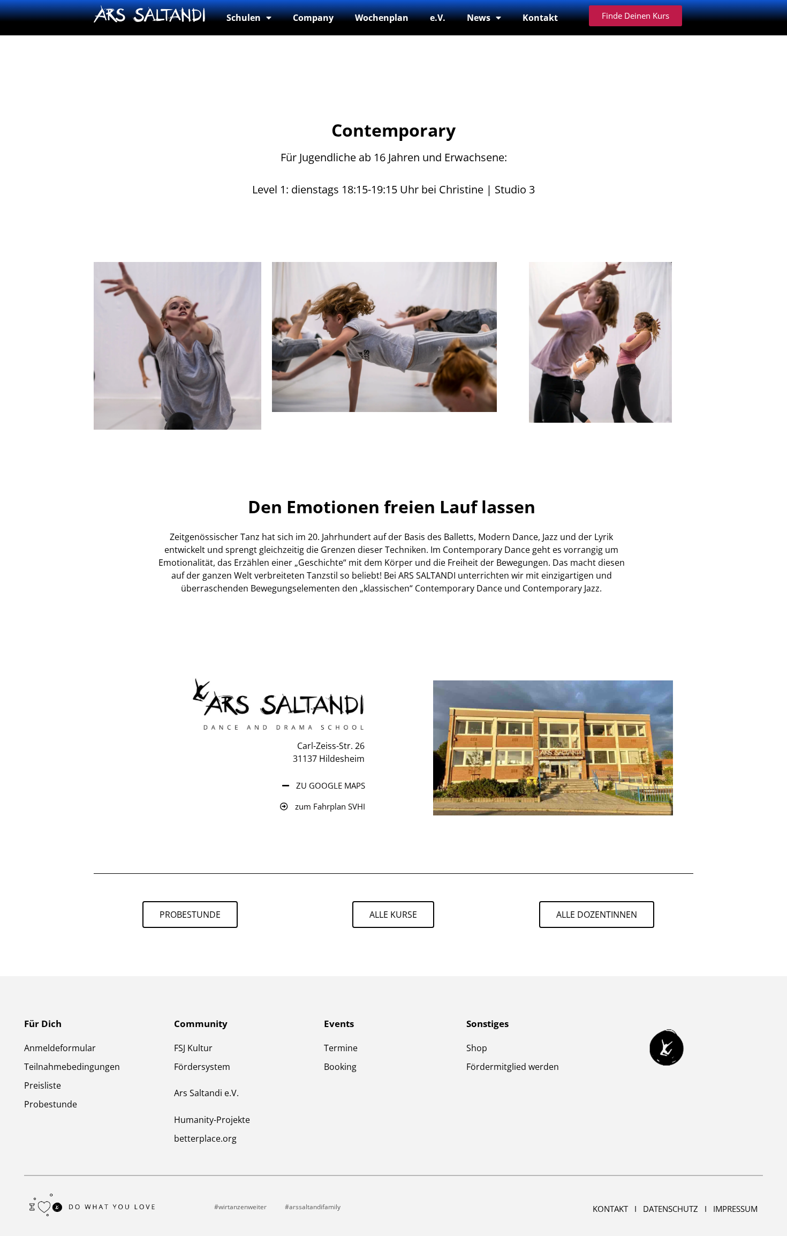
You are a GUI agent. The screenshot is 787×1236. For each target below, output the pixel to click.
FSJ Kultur (193, 1048)
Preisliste (42, 1085)
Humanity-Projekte (212, 1120)
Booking (340, 1067)
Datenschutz (671, 1208)
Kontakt (540, 18)
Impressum (735, 1208)
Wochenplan (381, 18)
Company (313, 18)
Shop (476, 1048)
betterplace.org (205, 1138)
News (478, 18)
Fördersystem (203, 1067)
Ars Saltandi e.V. (206, 1093)
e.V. (437, 18)
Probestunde (50, 1104)
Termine (341, 1048)
